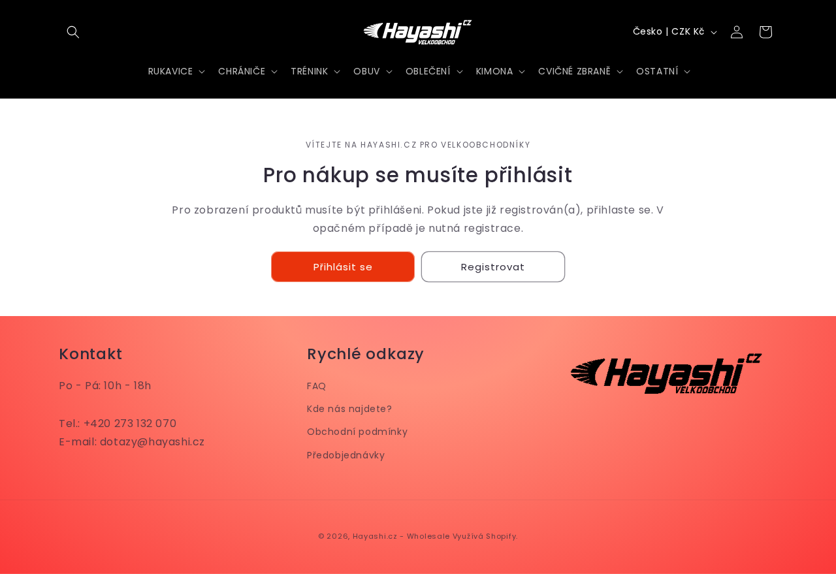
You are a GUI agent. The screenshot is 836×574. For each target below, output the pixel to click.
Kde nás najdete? (350, 408)
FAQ (317, 385)
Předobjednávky (346, 454)
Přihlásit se (343, 267)
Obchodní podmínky (357, 431)
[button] (73, 32)
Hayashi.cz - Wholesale (401, 536)
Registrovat (493, 267)
